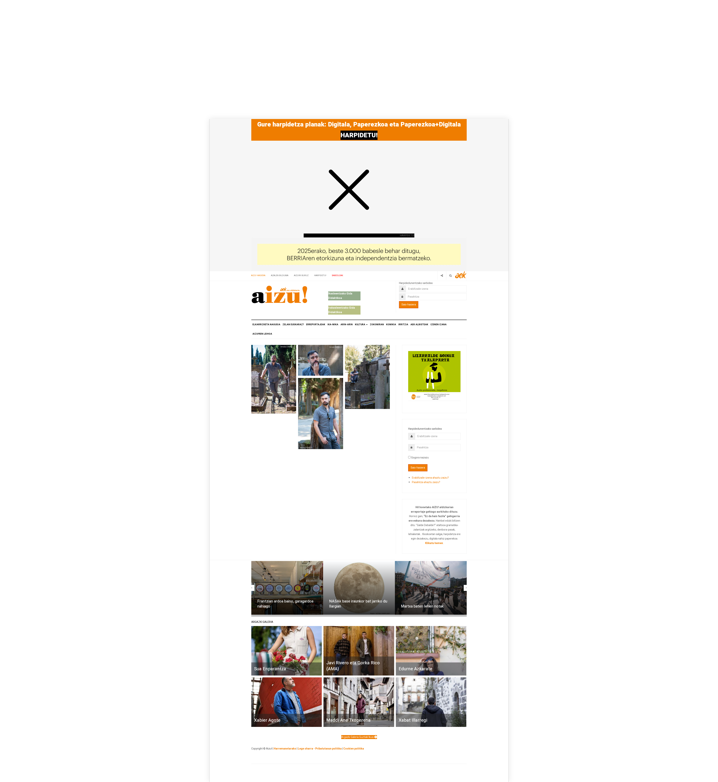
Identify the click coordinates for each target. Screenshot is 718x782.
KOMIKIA (391, 324)
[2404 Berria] (359, 254)
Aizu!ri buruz (301, 275)
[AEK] (461, 275)
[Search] (450, 275)
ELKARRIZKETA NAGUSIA (266, 324)
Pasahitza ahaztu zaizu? (426, 482)
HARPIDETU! (359, 135)
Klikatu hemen (434, 543)
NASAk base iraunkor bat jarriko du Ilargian (358, 604)
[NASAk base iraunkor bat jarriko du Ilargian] (359, 588)
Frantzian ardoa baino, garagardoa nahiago (285, 604)
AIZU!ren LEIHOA (262, 334)
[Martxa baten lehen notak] (431, 588)
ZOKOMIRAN (377, 324)
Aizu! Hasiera (258, 275)
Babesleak (337, 275)
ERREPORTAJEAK (315, 324)
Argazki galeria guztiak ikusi (357, 737)
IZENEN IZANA (438, 324)
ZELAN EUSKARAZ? (293, 324)
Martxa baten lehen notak (422, 606)
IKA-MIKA (332, 324)
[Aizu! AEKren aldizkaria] (279, 294)
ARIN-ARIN (346, 324)
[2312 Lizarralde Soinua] (434, 376)
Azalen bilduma (279, 275)
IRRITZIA (403, 324)
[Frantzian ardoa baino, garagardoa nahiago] (287, 588)
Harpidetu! (320, 275)
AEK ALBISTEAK (419, 324)
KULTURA (360, 324)
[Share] (441, 275)
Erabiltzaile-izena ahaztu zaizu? (430, 478)
